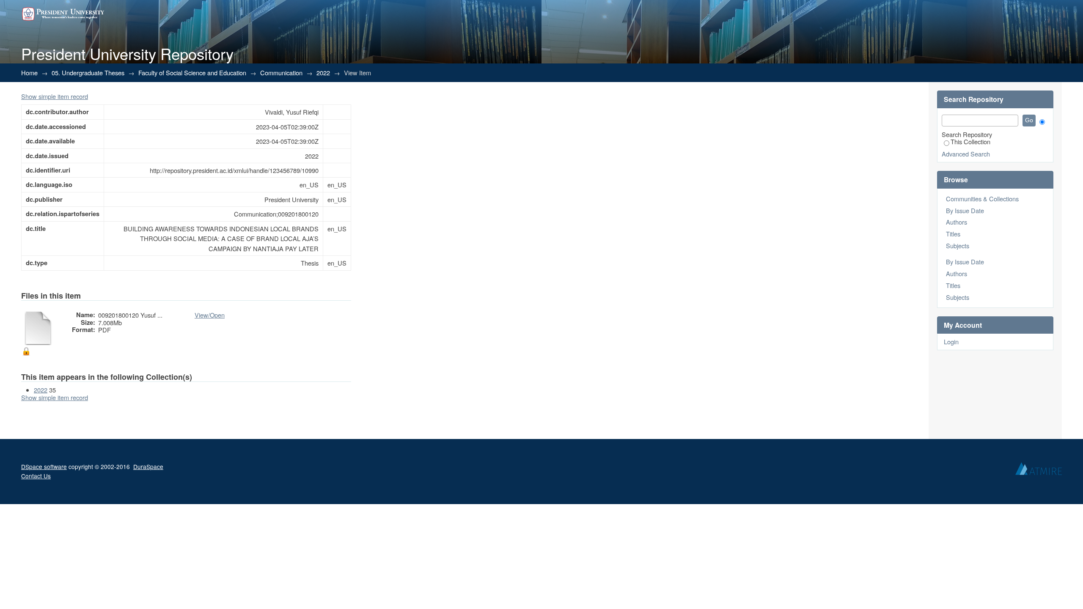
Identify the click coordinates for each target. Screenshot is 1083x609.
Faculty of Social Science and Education (192, 72)
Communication (281, 72)
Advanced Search (966, 153)
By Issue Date (965, 210)
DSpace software (44, 466)
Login (951, 341)
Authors (956, 221)
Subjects (957, 245)
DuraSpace (148, 466)
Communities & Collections (982, 198)
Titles (953, 233)
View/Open (210, 314)
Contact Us (36, 476)
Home (29, 72)
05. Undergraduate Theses (88, 72)
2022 (323, 72)
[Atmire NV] (1038, 470)
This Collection (970, 141)
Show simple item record (54, 96)
